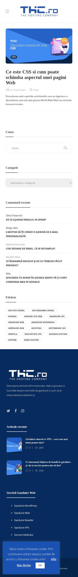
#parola (12, 334)
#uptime (12, 340)
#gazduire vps (57, 316)
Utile (14, 57)
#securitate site (33, 334)
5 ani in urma (19, 90)
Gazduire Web (22, 513)
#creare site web (33, 316)
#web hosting (31, 340)
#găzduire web (16, 328)
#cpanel (12, 316)
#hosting (36, 328)
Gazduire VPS (21, 527)
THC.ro (9, 90)
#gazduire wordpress (43, 322)
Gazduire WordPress (25, 505)
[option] (39, 458)
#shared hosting (58, 334)
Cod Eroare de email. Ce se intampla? (30, 248)
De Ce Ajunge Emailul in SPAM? (26, 219)
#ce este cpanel (16, 310)
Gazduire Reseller (24, 520)
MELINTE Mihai (13, 257)
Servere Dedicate (23, 534)
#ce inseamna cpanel (43, 310)
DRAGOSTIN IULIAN (15, 244)
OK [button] (40, 565)
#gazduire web (16, 322)
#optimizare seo (57, 328)
